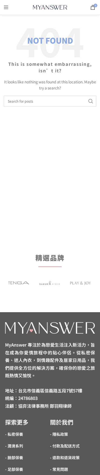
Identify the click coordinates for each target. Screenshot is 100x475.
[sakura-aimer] (49, 283)
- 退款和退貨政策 (65, 457)
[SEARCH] (90, 101)
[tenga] (18, 283)
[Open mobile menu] (6, 7)
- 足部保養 (14, 469)
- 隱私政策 (59, 434)
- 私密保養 (14, 434)
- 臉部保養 (14, 457)
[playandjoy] (80, 282)
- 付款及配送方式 (65, 446)
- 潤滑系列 (14, 446)
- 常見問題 (59, 469)
